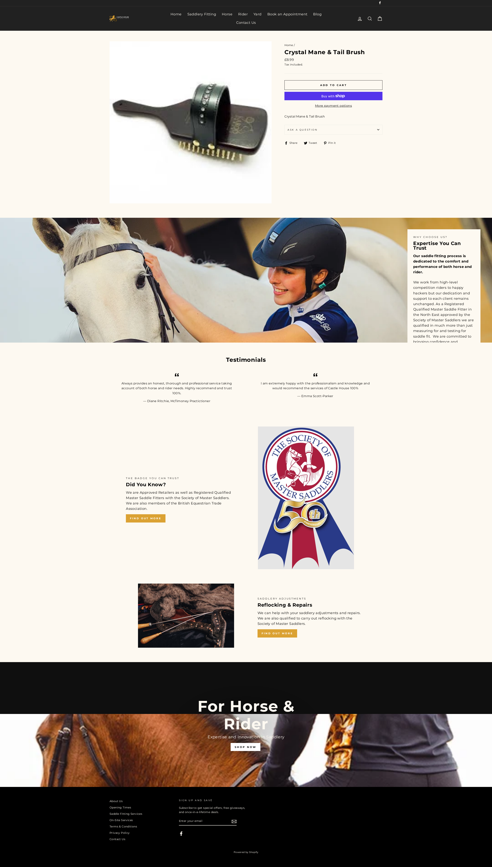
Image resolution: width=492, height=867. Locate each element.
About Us (116, 801)
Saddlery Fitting (201, 14)
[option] (246, 724)
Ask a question (302, 129)
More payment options (333, 106)
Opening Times (120, 807)
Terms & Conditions (123, 826)
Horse (227, 14)
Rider (243, 14)
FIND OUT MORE (145, 518)
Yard (257, 14)
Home (176, 14)
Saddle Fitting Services (126, 813)
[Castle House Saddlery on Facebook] (181, 833)
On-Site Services (121, 820)
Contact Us (246, 23)
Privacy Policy (120, 832)
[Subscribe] (234, 821)
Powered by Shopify (246, 852)
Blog (317, 14)
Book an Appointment (287, 14)
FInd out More (277, 633)
